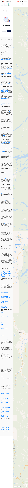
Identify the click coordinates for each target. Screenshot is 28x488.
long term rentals (3, 103)
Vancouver (8, 88)
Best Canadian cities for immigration (6, 270)
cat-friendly (5, 178)
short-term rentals (3, 200)
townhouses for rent (6, 135)
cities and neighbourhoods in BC (5, 59)
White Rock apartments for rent (4, 306)
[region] (20, 247)
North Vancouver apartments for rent (5, 297)
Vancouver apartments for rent (4, 292)
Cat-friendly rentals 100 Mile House (5, 416)
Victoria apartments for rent (4, 307)
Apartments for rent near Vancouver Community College (5, 318)
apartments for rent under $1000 (5, 91)
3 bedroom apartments (7, 99)
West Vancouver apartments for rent (5, 301)
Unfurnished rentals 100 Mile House (5, 412)
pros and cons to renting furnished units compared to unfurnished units (6, 193)
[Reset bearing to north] (26, 486)
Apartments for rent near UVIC (4, 325)
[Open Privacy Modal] (3, 1)
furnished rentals (3, 102)
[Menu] (25, 1)
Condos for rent (3, 151)
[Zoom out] (26, 485)
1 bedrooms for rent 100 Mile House (5, 403)
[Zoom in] (26, 484)
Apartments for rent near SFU (4, 313)
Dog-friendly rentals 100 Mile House (5, 415)
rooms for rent (6, 223)
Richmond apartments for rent (4, 296)
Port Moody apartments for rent (4, 303)
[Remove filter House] (2, 5)
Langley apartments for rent (4, 302)
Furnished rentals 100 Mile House (5, 411)
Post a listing (21, 1)
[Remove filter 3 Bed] (9, 5)
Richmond (2, 89)
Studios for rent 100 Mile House (4, 402)
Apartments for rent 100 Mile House (5, 393)
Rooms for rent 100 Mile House (4, 398)
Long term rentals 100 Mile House (5, 419)
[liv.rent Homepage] (2, 1)
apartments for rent (8, 111)
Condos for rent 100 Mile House (4, 394)
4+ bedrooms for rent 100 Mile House (5, 407)
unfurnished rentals (9, 102)
